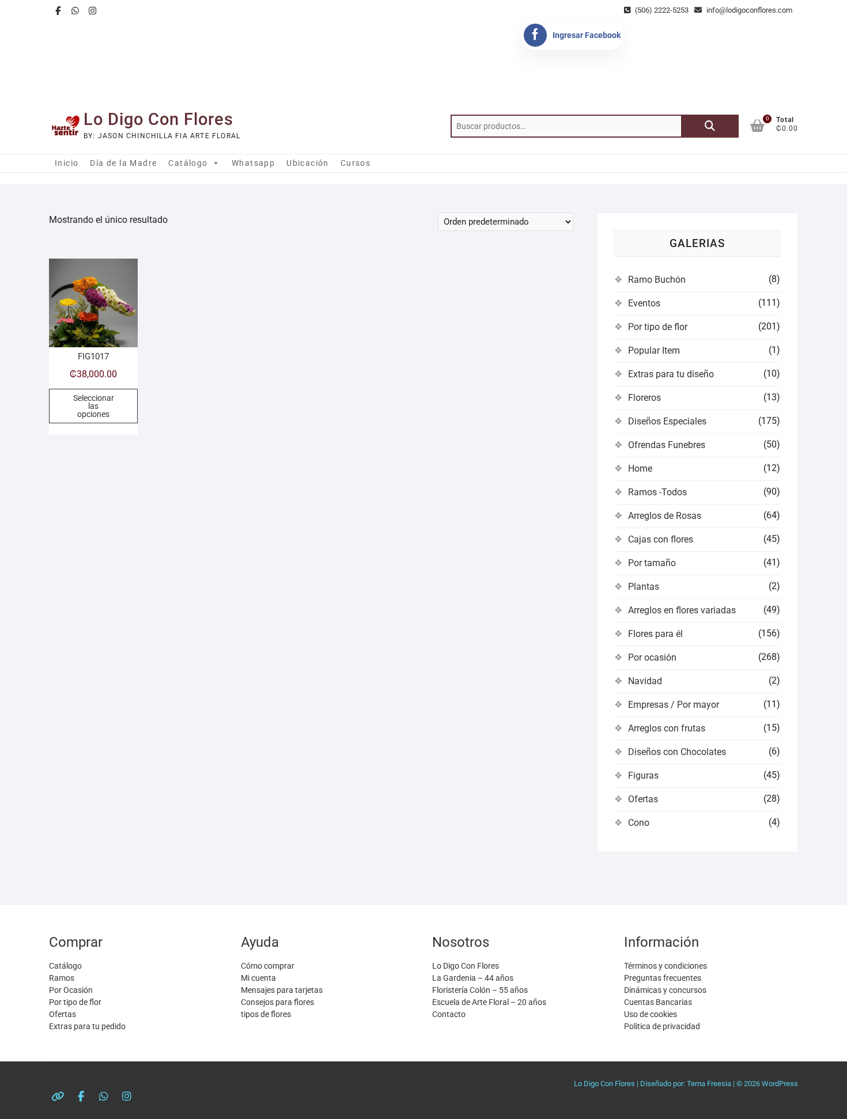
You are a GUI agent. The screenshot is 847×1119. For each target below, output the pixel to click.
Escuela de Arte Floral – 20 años (489, 1002)
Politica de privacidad (662, 1026)
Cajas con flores (660, 539)
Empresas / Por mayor (673, 704)
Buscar (710, 126)
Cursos (355, 163)
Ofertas (643, 799)
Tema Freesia (709, 1083)
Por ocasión (652, 657)
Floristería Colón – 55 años (480, 990)
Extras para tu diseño (671, 374)
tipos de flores (266, 1014)
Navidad (645, 681)
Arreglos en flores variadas (682, 610)
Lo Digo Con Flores (158, 119)
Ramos (61, 978)
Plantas (643, 586)
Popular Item (654, 350)
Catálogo (187, 163)
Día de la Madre (123, 163)
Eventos (644, 303)
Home (640, 468)
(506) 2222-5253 (661, 10)
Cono (638, 822)
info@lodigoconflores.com (748, 10)
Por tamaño (652, 562)
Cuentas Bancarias (658, 1002)
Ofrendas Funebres (666, 444)
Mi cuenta (258, 978)
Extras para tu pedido (87, 1026)
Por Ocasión (71, 990)
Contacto (449, 1014)
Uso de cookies (650, 1014)
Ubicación (307, 163)
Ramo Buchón (657, 279)
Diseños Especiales (667, 421)
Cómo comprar (267, 965)
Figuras (643, 775)
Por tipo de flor (657, 326)
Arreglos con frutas (666, 728)
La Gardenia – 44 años (472, 978)
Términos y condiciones (665, 965)
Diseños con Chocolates (677, 751)
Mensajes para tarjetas (282, 990)
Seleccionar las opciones (93, 406)
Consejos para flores (277, 1002)
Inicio (66, 163)
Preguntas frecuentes (662, 978)
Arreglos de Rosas (664, 515)
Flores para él (655, 633)
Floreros (644, 397)
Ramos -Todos (657, 492)
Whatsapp (253, 163)
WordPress (780, 1083)
